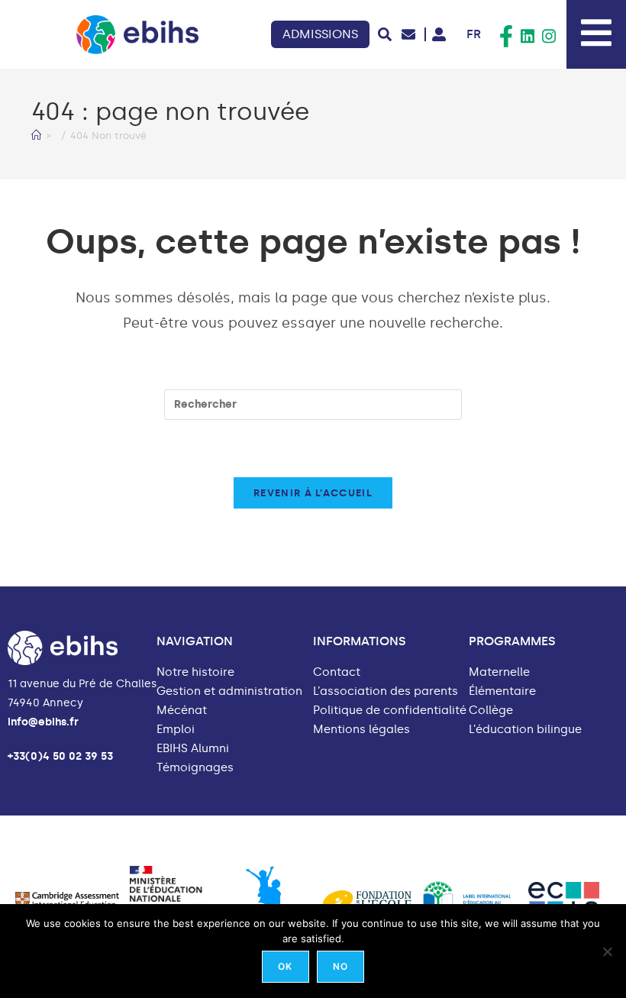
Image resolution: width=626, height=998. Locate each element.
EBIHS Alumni (192, 748)
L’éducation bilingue (525, 729)
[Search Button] (384, 34)
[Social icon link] (506, 37)
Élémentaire (502, 691)
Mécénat (181, 710)
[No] (607, 951)
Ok (285, 966)
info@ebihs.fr (43, 721)
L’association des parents (385, 691)
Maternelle (499, 672)
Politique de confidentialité (389, 710)
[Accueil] (36, 135)
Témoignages (195, 768)
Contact (336, 672)
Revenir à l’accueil (313, 493)
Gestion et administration (229, 691)
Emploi (175, 729)
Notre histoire (195, 672)
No (340, 966)
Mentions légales (361, 729)
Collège (491, 710)
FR (473, 34)
